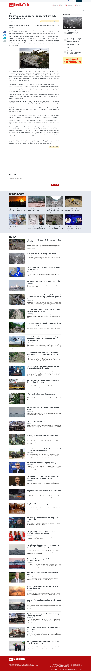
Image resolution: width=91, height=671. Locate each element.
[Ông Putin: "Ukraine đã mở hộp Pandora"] (17, 508)
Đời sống (67, 10)
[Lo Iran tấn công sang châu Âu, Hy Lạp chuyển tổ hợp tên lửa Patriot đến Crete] (17, 453)
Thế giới (56, 10)
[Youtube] (71, 1)
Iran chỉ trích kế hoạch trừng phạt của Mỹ (41, 463)
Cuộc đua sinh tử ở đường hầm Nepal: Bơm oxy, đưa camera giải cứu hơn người (72, 210)
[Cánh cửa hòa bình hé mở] (17, 426)
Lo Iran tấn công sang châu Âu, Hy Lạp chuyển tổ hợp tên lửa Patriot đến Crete (44, 450)
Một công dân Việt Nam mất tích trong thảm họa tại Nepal (73, 46)
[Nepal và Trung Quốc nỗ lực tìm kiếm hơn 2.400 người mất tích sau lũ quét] (54, 219)
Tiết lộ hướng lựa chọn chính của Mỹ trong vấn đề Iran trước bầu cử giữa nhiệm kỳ (43, 367)
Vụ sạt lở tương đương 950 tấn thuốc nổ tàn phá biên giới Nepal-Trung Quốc (74, 40)
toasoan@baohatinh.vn (77, 668)
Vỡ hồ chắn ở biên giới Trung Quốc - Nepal (72, 26)
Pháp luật (45, 10)
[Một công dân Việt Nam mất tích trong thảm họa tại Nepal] (17, 244)
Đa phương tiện (70, 5)
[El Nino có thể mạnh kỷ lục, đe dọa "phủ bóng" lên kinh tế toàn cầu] (17, 591)
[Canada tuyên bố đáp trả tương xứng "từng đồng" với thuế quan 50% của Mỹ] (17, 536)
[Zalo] (73, 0)
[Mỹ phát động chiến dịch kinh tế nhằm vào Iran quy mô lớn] (17, 632)
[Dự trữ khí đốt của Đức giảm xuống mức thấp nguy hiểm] (17, 439)
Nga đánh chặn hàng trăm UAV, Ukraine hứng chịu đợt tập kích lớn (43, 615)
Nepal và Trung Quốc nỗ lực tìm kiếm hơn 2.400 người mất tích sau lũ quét (54, 228)
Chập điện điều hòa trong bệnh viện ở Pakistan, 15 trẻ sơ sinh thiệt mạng (74, 52)
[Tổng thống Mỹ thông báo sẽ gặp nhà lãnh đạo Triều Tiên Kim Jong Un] (17, 646)
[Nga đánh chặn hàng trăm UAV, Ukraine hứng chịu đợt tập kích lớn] (17, 618)
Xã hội (31, 10)
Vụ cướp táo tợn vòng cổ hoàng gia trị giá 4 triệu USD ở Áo (36, 228)
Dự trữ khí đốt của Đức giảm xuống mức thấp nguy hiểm (42, 436)
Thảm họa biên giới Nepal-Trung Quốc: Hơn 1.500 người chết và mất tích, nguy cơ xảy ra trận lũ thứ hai (44, 296)
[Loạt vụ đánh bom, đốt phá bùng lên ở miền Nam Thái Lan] (17, 494)
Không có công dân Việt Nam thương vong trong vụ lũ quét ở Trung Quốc (54, 210)
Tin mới (56, 5)
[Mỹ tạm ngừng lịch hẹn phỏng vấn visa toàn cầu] (17, 398)
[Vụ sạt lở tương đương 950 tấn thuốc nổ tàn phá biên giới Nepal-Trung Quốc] (17, 314)
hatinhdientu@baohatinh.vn (76, 666)
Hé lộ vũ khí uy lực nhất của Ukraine (16, 227)
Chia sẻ (4, 29)
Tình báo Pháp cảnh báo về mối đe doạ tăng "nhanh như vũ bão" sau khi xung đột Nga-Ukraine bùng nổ (42, 338)
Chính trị (22, 10)
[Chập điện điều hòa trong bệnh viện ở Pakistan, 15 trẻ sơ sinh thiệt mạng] (17, 384)
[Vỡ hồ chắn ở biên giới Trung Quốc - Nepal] (72, 23)
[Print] (4, 41)
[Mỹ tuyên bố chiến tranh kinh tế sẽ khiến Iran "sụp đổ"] (17, 577)
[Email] (4, 38)
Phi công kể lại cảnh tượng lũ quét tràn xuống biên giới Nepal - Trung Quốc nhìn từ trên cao (73, 33)
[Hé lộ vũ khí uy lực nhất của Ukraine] (17, 219)
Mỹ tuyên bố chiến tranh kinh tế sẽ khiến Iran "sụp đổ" (42, 573)
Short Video (16, 10)
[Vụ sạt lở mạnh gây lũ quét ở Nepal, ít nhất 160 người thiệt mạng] (17, 327)
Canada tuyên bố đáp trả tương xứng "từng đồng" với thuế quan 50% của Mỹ (42, 532)
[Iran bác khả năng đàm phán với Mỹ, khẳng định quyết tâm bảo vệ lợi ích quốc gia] (17, 549)
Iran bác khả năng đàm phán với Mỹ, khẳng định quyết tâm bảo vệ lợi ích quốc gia (44, 546)
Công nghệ (72, 10)
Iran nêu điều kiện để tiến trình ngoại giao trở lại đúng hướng (73, 228)
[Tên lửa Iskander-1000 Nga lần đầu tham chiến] (17, 285)
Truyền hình (79, 5)
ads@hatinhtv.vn (78, 669)
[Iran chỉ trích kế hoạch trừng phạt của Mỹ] (17, 467)
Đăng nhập (79, 0)
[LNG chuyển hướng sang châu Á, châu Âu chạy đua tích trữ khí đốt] (17, 563)
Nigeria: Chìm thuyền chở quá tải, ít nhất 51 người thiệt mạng (44, 601)
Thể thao (51, 10)
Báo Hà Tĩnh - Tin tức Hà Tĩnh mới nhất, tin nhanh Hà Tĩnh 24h (22, 5)
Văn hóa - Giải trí (38, 10)
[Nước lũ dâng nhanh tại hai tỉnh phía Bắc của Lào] (36, 201)
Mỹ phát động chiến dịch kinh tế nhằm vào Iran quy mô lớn (43, 628)
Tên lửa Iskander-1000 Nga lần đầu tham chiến (43, 281)
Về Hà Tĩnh (61, 10)
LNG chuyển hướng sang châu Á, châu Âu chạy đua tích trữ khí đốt (43, 560)
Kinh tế (27, 10)
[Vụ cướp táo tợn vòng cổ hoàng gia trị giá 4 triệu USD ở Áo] (36, 219)
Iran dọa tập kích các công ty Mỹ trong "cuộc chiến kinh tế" (42, 518)
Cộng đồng (78, 10)
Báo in (62, 5)
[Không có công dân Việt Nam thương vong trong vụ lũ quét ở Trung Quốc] (54, 201)
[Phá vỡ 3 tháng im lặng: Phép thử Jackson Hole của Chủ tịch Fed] (17, 272)
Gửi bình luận (55, 184)
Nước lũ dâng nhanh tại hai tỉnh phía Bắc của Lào (35, 209)
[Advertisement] (34, 157)
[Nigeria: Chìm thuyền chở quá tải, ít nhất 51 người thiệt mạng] (17, 604)
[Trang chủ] (10, 10)
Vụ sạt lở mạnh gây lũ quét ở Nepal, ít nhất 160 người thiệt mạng (44, 324)
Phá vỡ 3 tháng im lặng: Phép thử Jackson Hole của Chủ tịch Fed (43, 268)
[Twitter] (4, 35)
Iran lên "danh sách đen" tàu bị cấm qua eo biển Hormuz (43, 408)
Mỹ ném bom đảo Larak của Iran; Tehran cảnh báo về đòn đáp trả (17, 210)
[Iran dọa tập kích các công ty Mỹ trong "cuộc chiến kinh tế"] (17, 522)
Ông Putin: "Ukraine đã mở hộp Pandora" (41, 504)
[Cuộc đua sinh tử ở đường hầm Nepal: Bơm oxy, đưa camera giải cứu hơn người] (73, 201)
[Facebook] (68, 1)
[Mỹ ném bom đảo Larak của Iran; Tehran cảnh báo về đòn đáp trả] (17, 201)
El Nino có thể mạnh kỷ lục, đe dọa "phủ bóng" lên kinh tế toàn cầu (43, 587)
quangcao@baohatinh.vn (70, 669)
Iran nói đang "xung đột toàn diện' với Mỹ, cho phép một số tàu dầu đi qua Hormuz (42, 477)
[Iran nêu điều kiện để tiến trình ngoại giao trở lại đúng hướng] (73, 219)
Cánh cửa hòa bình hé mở (36, 421)
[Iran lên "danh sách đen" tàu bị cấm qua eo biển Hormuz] (17, 412)
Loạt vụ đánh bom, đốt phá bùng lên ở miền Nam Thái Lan (44, 491)
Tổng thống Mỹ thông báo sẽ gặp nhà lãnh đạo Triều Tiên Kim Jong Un (43, 642)
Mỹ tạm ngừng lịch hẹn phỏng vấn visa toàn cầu (43, 394)
